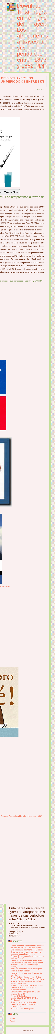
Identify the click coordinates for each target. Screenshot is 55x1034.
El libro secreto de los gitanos (23, 1009)
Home (12, 1018)
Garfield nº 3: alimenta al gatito (23, 988)
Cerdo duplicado (17, 1000)
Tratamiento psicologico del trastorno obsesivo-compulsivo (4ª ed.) (26, 953)
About (12, 1021)
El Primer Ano (16, 1006)
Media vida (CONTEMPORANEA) (24, 998)
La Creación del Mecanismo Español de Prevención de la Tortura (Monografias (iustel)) (27, 964)
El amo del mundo (18, 990)
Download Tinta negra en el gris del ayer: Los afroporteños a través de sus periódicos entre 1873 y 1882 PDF (32, 36)
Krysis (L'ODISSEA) (19, 996)
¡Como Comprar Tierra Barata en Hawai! (27, 985)
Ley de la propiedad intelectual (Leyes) (26, 960)
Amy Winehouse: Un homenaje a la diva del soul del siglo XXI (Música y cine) (27, 947)
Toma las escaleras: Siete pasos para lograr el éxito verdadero (26, 970)
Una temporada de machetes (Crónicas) (27, 950)
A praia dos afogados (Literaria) (23, 1002)
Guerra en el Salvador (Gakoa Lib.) (25, 1004)
